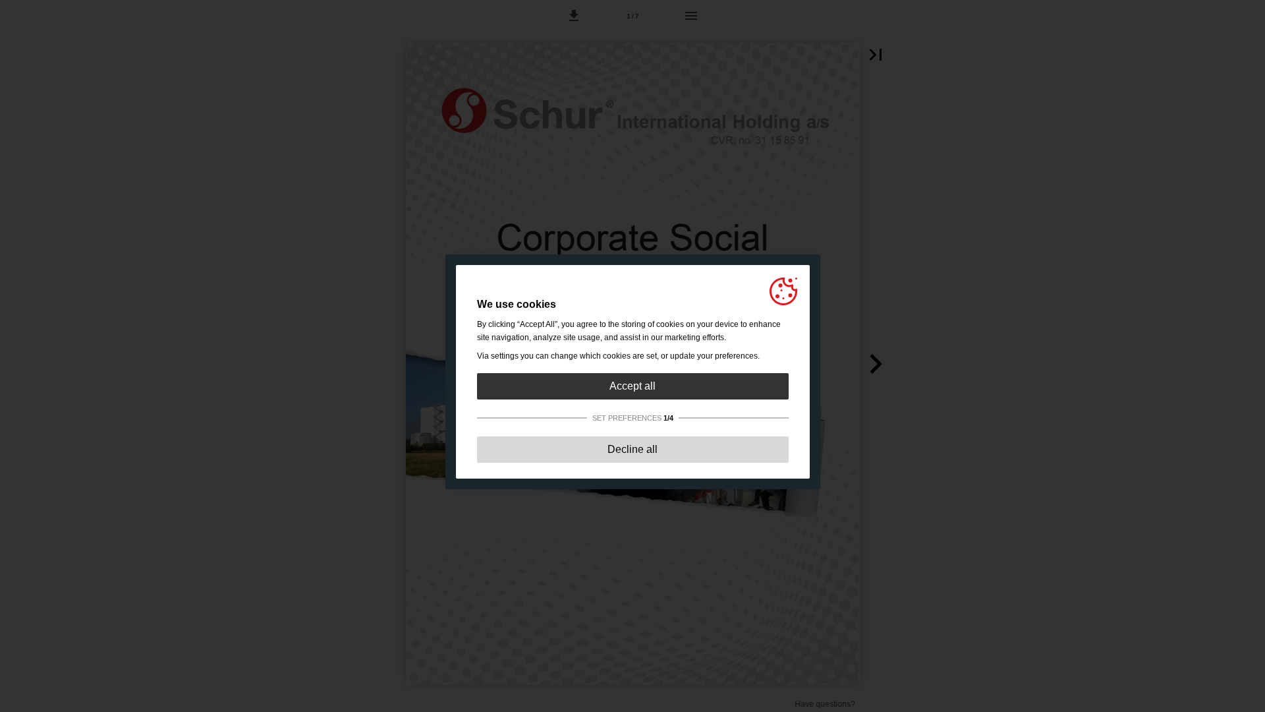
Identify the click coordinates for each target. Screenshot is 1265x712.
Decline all (632, 449)
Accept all (632, 386)
